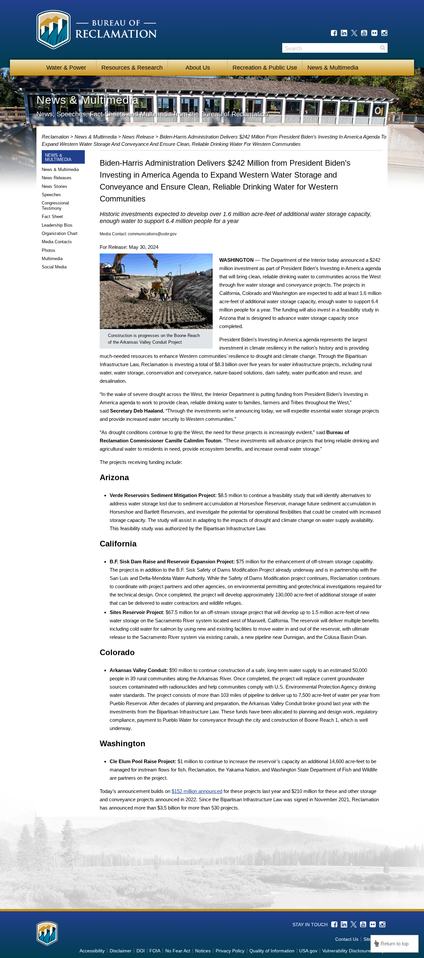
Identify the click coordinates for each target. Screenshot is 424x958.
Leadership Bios (57, 225)
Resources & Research (132, 67)
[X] (354, 33)
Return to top (394, 943)
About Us (198, 67)
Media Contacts (57, 241)
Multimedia (52, 258)
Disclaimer (121, 950)
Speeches (51, 194)
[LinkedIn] (344, 33)
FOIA (154, 950)
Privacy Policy (230, 950)
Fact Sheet (52, 216)
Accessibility (92, 950)
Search (383, 48)
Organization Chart (60, 233)
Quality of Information (271, 950)
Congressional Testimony (55, 205)
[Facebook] (334, 33)
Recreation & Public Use (265, 67)
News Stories (54, 186)
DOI (140, 950)
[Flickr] (374, 33)
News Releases (57, 177)
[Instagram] (384, 33)
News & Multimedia (332, 67)
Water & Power (66, 67)
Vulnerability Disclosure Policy (353, 950)
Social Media (54, 266)
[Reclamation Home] (96, 31)
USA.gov (308, 950)
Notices (203, 950)
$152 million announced (197, 791)
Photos (48, 250)
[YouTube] (364, 33)
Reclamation (56, 137)
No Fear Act (177, 950)
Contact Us (346, 939)
